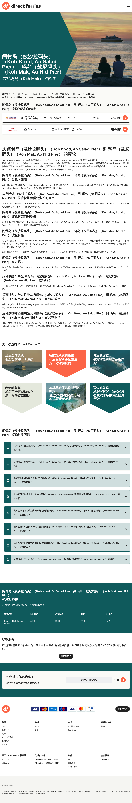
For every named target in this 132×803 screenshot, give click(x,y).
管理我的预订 (73, 726)
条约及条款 (72, 767)
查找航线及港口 (8, 737)
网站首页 (6, 94)
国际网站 (5, 763)
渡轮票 (4, 744)
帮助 (103, 726)
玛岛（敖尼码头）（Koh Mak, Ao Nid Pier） (75, 94)
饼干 (70, 759)
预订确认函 (72, 730)
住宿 (37, 726)
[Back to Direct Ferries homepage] (21, 6)
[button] (67, 448)
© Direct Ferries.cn (8, 786)
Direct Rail (105, 759)
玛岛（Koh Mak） (41, 94)
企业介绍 (5, 759)
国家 (4, 726)
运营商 (4, 734)
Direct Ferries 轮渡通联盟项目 (47, 763)
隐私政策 (71, 763)
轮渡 (37, 730)
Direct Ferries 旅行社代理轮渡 (47, 759)
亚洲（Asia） (22, 94)
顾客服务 (5, 730)
